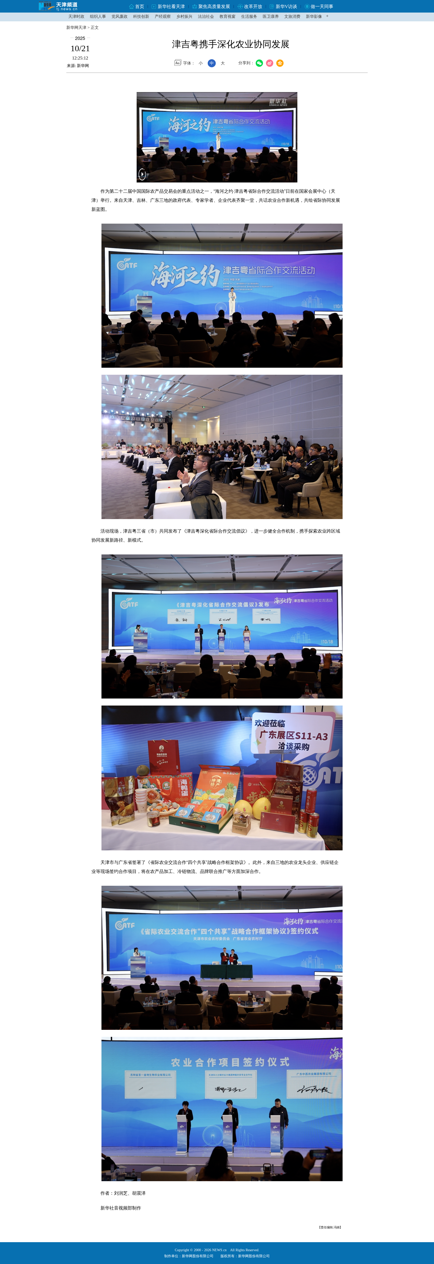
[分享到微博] (270, 63)
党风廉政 (120, 16)
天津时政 (76, 16)
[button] (142, 177)
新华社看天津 (171, 6)
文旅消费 (292, 16)
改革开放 (253, 6)
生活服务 (249, 16)
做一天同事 (322, 6)
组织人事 (98, 16)
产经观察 (163, 16)
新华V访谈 (286, 6)
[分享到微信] (260, 63)
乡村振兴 (184, 16)
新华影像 (314, 16)
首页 (139, 6)
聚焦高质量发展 (214, 6)
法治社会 (206, 16)
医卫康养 (271, 16)
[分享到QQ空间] (280, 63)
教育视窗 (228, 16)
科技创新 (141, 16)
